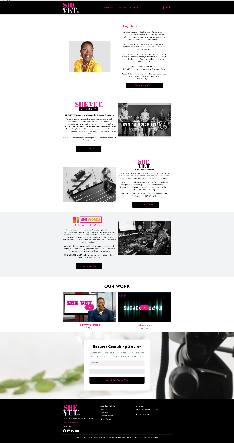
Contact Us (133, 7)
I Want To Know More (117, 380)
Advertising (109, 7)
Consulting (121, 7)
